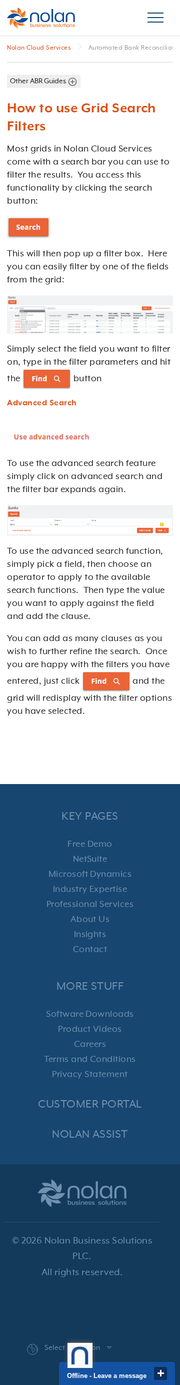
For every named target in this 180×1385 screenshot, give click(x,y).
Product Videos (90, 1029)
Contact (90, 950)
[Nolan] (41, 18)
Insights (90, 935)
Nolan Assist (90, 1134)
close (160, 1373)
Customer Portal (90, 1104)
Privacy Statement (90, 1074)
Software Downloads (90, 1014)
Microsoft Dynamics (90, 874)
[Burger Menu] (155, 18)
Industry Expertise (90, 889)
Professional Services (90, 904)
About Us (90, 919)
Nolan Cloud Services (39, 48)
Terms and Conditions (90, 1059)
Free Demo (90, 844)
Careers (90, 1044)
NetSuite (90, 859)
